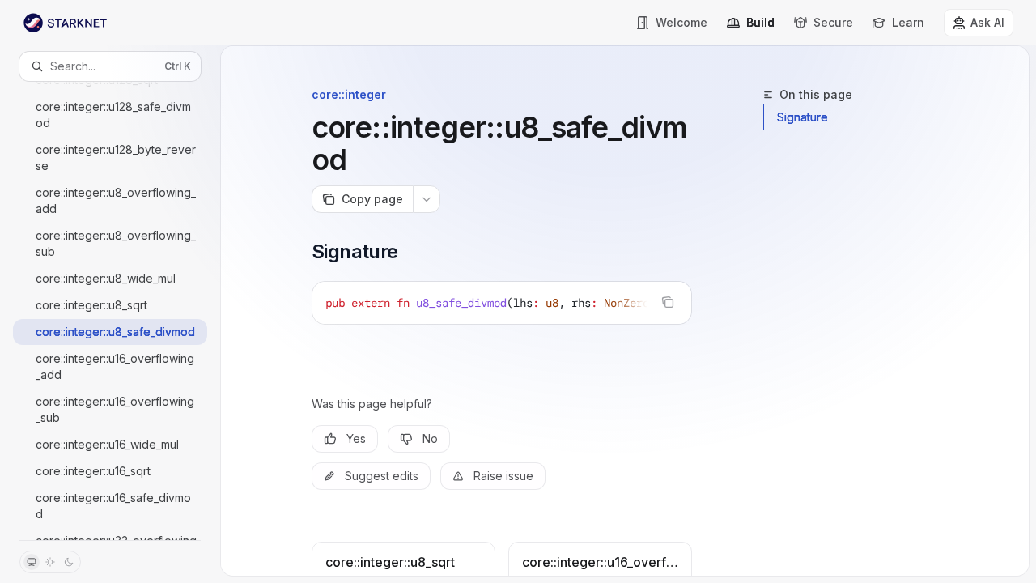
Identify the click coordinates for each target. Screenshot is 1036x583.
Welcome (681, 22)
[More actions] (426, 199)
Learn (908, 22)
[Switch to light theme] (50, 562)
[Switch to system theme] (31, 562)
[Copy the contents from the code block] (667, 302)
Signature (802, 117)
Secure (833, 22)
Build (760, 22)
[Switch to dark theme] (69, 562)
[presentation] (110, 310)
